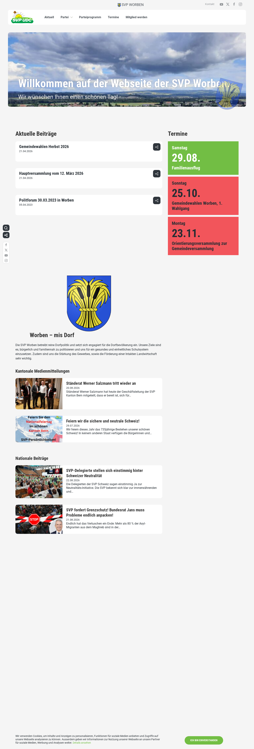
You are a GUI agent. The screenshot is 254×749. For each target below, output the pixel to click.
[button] (156, 147)
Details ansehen (82, 742)
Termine (113, 17)
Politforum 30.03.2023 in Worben (46, 200)
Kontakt (209, 4)
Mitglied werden (136, 17)
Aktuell (49, 17)
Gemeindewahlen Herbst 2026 (44, 146)
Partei (65, 17)
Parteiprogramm (90, 17)
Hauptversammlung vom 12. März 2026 (51, 173)
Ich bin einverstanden (204, 740)
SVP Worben (132, 5)
